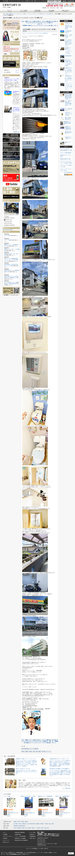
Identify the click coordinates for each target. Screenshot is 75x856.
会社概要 (5, 834)
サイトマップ (6, 840)
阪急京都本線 (22, 825)
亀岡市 (26, 821)
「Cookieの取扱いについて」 (15, 854)
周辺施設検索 (33, 836)
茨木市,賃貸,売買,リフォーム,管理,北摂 (29, 748)
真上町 (13, 812)
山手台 (19, 823)
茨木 (26, 827)
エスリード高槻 (7, 240)
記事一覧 (40, 24)
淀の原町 (16, 823)
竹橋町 (41, 823)
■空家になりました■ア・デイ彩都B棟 (29, 796)
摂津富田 (19, 827)
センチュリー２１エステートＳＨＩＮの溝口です (37, 33)
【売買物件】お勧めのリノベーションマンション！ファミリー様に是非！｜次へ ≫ (40, 25)
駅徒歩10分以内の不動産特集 (21, 840)
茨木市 (28, 812)
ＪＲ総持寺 (38, 827)
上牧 (45, 827)
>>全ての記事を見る (68, 172)
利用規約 (5, 838)
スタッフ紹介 (33, 832)
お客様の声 (32, 834)
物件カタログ (6, 842)
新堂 (53, 823)
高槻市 (11, 812)
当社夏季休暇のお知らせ (16, 92)
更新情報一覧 (16, 131)
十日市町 (46, 823)
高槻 (23, 827)
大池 (28, 823)
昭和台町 (24, 823)
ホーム (4, 832)
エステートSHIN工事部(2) (65, 152)
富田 (42, 827)
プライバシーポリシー (8, 836)
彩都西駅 (26, 814)
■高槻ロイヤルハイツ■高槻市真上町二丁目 (47, 796)
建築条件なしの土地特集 (20, 838)
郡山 (50, 823)
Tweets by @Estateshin (8, 229)
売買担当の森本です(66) (65, 159)
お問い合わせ (33, 838)
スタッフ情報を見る (66, 788)
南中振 (66, 812)
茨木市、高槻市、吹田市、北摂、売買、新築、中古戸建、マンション (36, 751)
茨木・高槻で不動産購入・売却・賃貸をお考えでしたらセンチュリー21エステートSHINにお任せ (48, 834)
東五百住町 (32, 823)
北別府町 (37, 823)
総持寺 (33, 827)
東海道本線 (16, 825)
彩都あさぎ (32, 812)
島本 (48, 827)
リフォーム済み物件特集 (20, 836)
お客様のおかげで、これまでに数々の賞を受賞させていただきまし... (16, 110)
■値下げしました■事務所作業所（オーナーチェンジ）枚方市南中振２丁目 (11, 260)
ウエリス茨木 (7, 235)
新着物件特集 (18, 834)
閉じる (71, 853)
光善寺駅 (61, 814)
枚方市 (63, 812)
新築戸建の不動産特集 (20, 832)
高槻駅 (8, 814)
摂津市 (22, 821)
